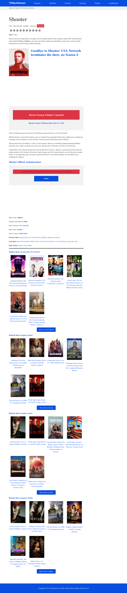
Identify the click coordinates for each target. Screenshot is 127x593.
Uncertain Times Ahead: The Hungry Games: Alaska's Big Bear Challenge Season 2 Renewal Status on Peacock (56, 447)
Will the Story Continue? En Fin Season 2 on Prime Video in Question (37, 483)
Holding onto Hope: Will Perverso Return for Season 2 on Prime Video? (37, 528)
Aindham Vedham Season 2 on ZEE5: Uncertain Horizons (74, 529)
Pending (97, 3)
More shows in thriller (46, 571)
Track (46, 178)
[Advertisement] (46, 91)
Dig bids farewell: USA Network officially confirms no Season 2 (40, 237)
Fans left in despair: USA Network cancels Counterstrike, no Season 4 (55, 281)
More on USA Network (46, 330)
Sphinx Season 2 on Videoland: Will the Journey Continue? (37, 563)
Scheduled (52, 3)
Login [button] (111, 3)
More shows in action (46, 492)
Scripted (19, 229)
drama (21, 245)
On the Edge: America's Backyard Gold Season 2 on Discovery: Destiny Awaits (74, 444)
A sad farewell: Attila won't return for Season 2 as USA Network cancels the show (18, 318)
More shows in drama (46, 408)
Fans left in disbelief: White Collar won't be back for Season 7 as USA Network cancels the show (47, 241)
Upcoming (82, 3)
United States (22, 233)
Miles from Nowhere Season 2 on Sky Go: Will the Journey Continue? (37, 362)
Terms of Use (84, 588)
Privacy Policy (74, 588)
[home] (17, 3)
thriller (30, 245)
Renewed (37, 3)
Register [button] (115, 3)
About (67, 588)
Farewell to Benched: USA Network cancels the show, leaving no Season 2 (36, 282)
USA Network (24, 225)
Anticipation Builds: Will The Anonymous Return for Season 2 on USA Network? (18, 283)
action (25, 245)
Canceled (67, 3)
